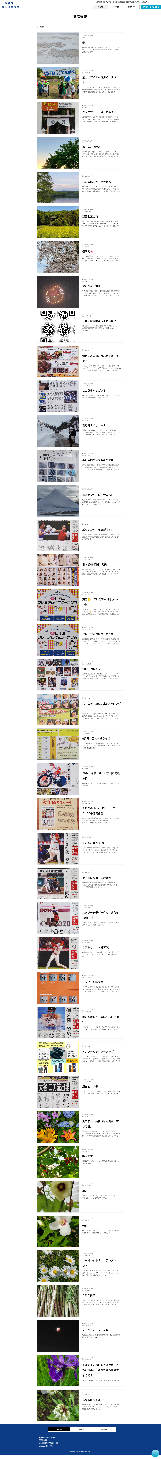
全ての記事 (40, 27)
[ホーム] (155, 1453)
